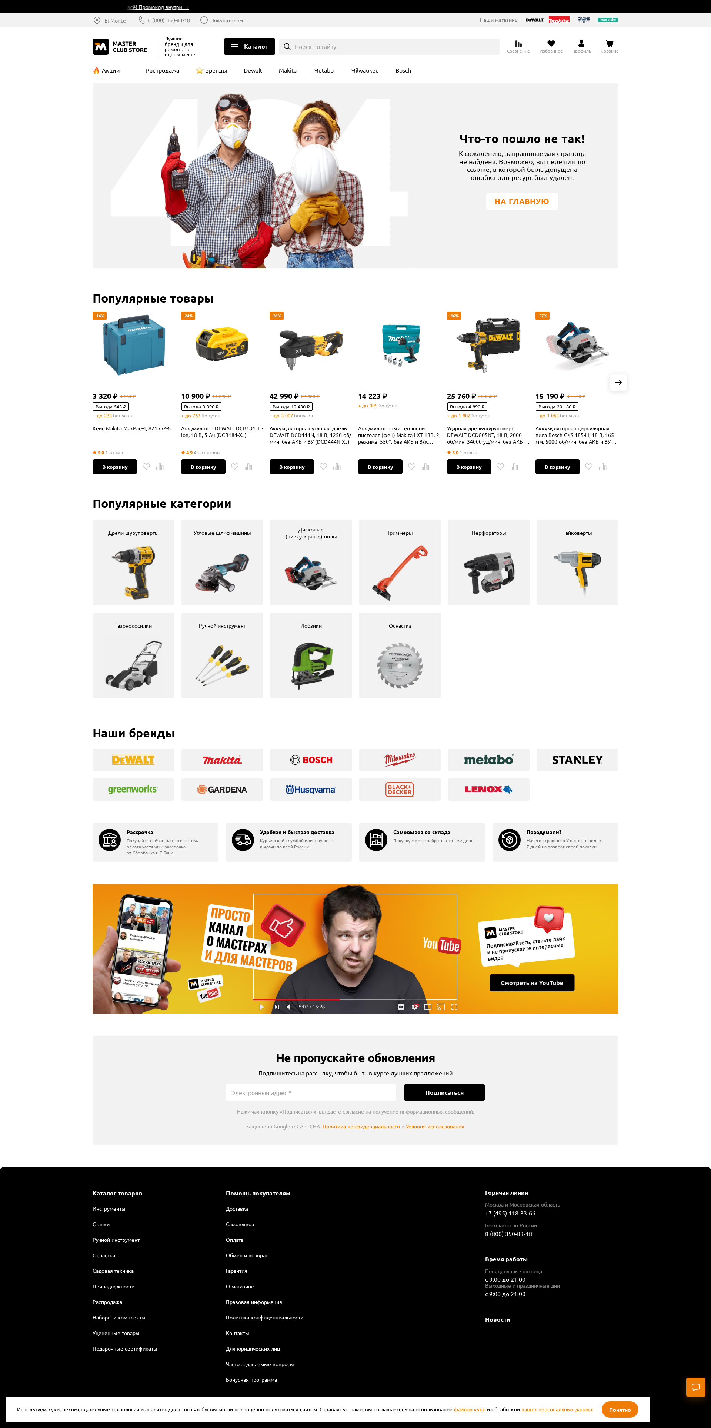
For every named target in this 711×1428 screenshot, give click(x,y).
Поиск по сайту (315, 46)
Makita (288, 70)
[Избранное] (146, 466)
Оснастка (104, 1255)
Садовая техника (113, 1270)
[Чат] (695, 1387)
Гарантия (236, 1270)
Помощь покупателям (258, 1193)
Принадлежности (113, 1286)
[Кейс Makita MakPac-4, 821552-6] (134, 345)
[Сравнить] (160, 466)
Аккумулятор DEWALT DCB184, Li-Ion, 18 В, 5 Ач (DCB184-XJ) (222, 431)
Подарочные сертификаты (125, 1348)
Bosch (403, 70)
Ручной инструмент (116, 1239)
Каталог (256, 46)
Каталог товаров (118, 1193)
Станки (101, 1224)
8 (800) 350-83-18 (169, 20)
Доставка (237, 1208)
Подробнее (355, 949)
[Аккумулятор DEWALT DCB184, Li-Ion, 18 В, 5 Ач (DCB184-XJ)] (222, 345)
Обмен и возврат (247, 1255)
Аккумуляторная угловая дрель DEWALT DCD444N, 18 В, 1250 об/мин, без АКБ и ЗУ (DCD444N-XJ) (310, 435)
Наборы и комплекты (119, 1317)
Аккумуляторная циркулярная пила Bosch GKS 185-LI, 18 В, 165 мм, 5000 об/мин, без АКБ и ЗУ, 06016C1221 (574, 435)
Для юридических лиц (253, 1348)
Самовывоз (240, 1224)
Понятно (620, 1409)
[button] (618, 382)
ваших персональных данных (557, 1409)
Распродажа (162, 70)
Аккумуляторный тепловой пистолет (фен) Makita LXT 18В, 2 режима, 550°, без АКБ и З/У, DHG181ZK (398, 435)
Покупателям (226, 20)
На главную (522, 201)
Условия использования (435, 1126)
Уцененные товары (116, 1332)
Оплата (234, 1239)
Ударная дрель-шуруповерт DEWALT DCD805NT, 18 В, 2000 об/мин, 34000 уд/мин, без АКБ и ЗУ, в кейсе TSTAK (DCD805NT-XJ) (488, 435)
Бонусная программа (251, 1379)
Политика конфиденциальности (361, 1126)
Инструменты (109, 1208)
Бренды (216, 70)
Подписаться (444, 1092)
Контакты (237, 1332)
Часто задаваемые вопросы (260, 1364)
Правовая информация (254, 1301)
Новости (497, 1319)
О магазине (240, 1286)
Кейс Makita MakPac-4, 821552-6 (132, 428)
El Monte (115, 20)
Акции (111, 70)
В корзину (115, 466)
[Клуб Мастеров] (121, 47)
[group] (133, 562)
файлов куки (469, 1409)
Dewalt (253, 70)
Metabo (323, 70)
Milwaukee (364, 70)
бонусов (122, 415)
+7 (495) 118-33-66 (510, 1213)
